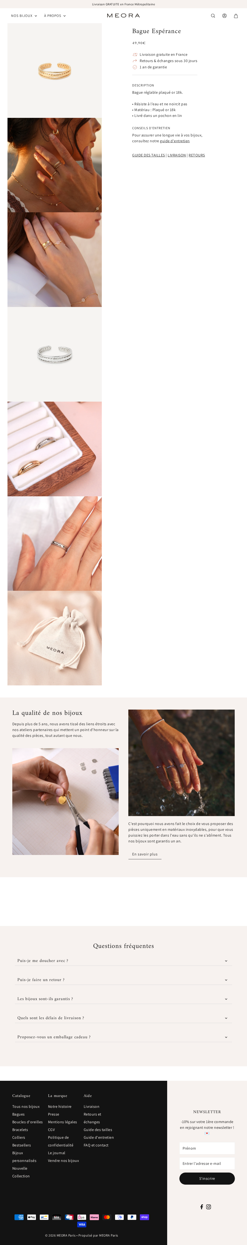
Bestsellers (21, 1145)
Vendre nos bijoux (63, 1160)
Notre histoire (60, 1106)
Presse (53, 1114)
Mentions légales (62, 1121)
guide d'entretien (175, 140)
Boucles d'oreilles (27, 1121)
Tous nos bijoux (26, 1106)
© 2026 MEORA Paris (60, 1235)
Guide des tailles (98, 1129)
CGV (51, 1129)
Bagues (18, 1114)
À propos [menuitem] (53, 15)
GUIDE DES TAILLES (148, 155)
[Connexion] (213, 16)
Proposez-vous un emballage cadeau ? (54, 1037)
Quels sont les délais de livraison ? (50, 1018)
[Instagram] (208, 1206)
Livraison (92, 1106)
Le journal (56, 1152)
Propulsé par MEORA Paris (98, 1235)
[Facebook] (201, 1206)
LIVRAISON (177, 155)
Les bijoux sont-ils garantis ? (45, 999)
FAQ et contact (96, 1145)
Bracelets (20, 1129)
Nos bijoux (22, 15)
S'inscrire (207, 1178)
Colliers (18, 1137)
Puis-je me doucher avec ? (42, 961)
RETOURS (197, 155)
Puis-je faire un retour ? (41, 980)
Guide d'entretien (99, 1137)
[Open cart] (236, 16)
